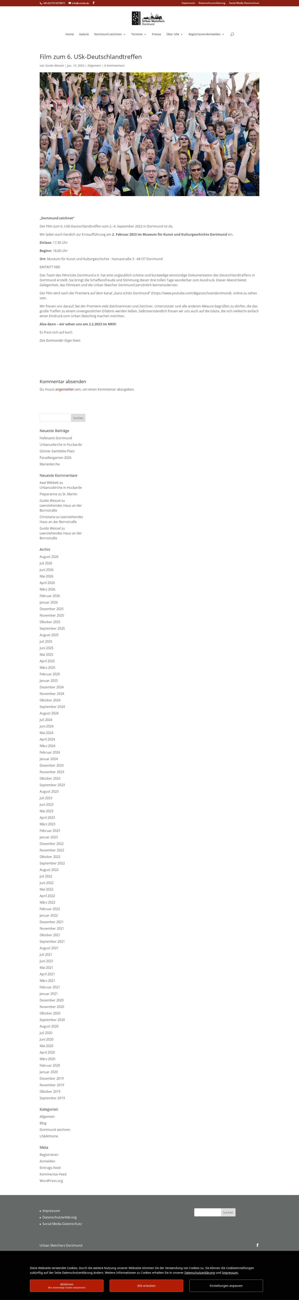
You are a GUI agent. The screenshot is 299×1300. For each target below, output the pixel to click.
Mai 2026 (46, 576)
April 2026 (47, 582)
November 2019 (52, 1085)
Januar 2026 (49, 602)
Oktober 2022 (50, 856)
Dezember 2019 (52, 1078)
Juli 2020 (46, 1033)
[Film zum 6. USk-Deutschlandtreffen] (149, 196)
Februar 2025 (50, 674)
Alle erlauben (146, 1286)
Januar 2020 (49, 1072)
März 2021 (47, 980)
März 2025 (47, 667)
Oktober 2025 (50, 622)
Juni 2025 (46, 648)
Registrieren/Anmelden (204, 34)
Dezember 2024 (52, 687)
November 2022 (52, 850)
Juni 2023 (46, 804)
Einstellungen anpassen (226, 1286)
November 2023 (52, 772)
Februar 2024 (50, 752)
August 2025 (49, 635)
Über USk (172, 34)
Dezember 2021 (52, 922)
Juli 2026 (46, 563)
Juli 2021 (46, 954)
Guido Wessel (54, 65)
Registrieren (49, 1154)
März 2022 (47, 902)
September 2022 (52, 863)
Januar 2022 (49, 915)
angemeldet (64, 389)
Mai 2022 (46, 889)
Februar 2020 (50, 1065)
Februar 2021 (50, 987)
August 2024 (49, 713)
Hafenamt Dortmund (56, 438)
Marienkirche (50, 464)
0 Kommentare (114, 65)
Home (69, 34)
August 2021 (49, 948)
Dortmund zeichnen (108, 34)
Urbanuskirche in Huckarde (61, 444)
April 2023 (47, 817)
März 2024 (47, 746)
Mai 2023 (46, 811)
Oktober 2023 (50, 778)
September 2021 (52, 941)
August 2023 (49, 791)
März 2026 (47, 589)
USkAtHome (49, 1136)
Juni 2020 (46, 1039)
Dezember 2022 (52, 843)
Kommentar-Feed (53, 1174)
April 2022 (47, 896)
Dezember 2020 (52, 1000)
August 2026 (49, 556)
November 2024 (52, 693)
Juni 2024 (46, 726)
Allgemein (94, 65)
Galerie (84, 34)
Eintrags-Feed (50, 1167)
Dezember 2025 (52, 609)
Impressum (188, 3)
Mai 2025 (46, 654)
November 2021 (52, 928)
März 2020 (47, 1059)
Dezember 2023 (52, 765)
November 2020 (52, 1006)
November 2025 (52, 615)
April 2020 (47, 1052)
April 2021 (47, 974)
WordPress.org (51, 1181)
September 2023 (52, 785)
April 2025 (47, 661)
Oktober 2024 (50, 700)
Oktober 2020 (50, 1013)
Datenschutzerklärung (212, 3)
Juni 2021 (46, 961)
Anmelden (47, 1161)
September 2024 (52, 706)
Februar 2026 (50, 596)
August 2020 (49, 1026)
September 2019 (52, 1098)
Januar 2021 (49, 993)
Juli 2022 (46, 876)
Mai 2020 (46, 1046)
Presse (156, 34)
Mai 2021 (46, 967)
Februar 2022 (50, 909)
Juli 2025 (46, 641)
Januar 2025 (49, 680)
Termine (137, 34)
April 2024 (47, 739)
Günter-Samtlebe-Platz (57, 451)
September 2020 (52, 1019)
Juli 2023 (46, 798)
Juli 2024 (46, 719)
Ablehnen (66, 1285)
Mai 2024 (46, 733)
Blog (43, 1123)
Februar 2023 (50, 830)
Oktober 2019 (50, 1091)
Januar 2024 (49, 759)
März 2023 (47, 824)
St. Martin (69, 494)
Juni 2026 (46, 569)
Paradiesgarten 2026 (55, 457)
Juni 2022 (46, 883)
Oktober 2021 (50, 935)
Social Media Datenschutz (244, 3)
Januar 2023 (49, 837)
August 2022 (49, 869)
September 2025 (52, 628)
